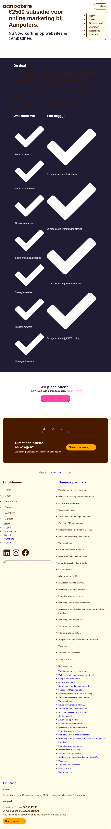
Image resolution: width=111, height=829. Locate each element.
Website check (65, 543)
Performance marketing (69, 626)
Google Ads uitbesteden (69, 503)
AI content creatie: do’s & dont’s (72, 563)
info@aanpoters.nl (28, 811)
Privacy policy (64, 659)
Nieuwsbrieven (65, 666)
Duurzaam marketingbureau (71, 583)
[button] (101, 6)
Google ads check (66, 510)
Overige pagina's (72, 482)
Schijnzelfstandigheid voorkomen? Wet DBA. (78, 639)
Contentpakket (65, 569)
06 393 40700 (30, 807)
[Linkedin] (6, 552)
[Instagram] (16, 552)
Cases (92, 19)
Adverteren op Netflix (68, 576)
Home (92, 15)
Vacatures (94, 30)
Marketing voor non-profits (70, 596)
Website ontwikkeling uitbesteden (73, 536)
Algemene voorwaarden (69, 653)
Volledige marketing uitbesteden (73, 490)
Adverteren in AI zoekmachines (72, 556)
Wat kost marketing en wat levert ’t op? (76, 497)
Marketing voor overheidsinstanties (74, 602)
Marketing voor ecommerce (71, 619)
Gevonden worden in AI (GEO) (72, 549)
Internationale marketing (69, 633)
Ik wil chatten (55, 398)
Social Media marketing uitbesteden (74, 516)
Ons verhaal (96, 23)
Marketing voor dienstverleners (72, 589)
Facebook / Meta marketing (71, 523)
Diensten (94, 27)
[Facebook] (25, 552)
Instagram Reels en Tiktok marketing (75, 530)
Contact (93, 34)
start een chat (28, 814)
